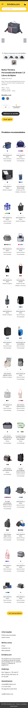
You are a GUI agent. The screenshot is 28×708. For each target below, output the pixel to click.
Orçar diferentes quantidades (16, 107)
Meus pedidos (6, 650)
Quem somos (6, 637)
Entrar (3, 646)
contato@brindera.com (9, 684)
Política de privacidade (9, 635)
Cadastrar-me (6, 648)
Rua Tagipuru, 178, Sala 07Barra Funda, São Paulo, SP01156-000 (10, 674)
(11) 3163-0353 (6, 686)
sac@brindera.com (7, 694)
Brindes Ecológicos (7, 190)
